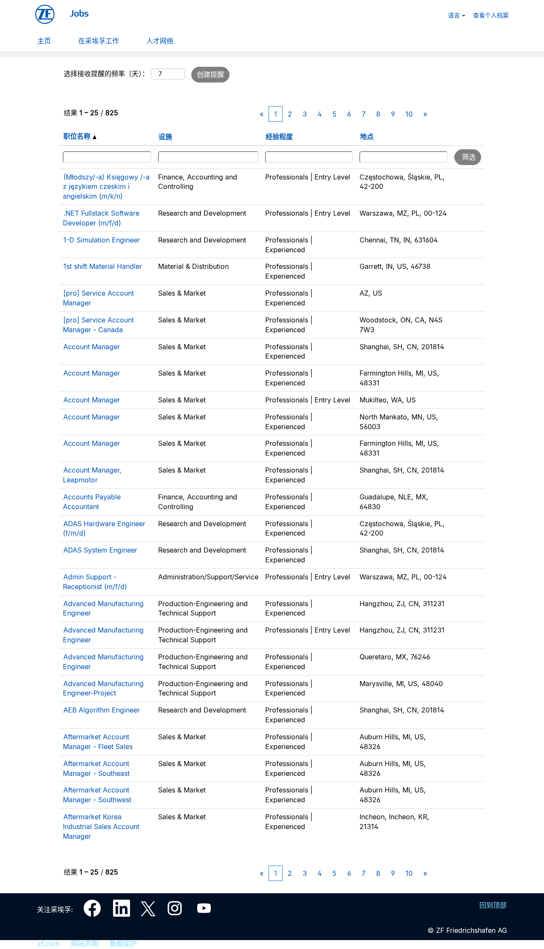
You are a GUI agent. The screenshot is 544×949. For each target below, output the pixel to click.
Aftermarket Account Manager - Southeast (96, 768)
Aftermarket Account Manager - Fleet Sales (98, 741)
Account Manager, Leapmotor (92, 475)
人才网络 (159, 40)
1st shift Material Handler (102, 266)
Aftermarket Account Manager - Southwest (97, 795)
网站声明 (84, 943)
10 (409, 114)
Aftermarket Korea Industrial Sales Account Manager (101, 826)
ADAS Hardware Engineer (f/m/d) (104, 528)
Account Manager (91, 346)
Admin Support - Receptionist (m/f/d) (95, 582)
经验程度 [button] (279, 136)
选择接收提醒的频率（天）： (106, 73)
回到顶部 (493, 905)
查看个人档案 (491, 15)
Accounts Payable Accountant (92, 502)
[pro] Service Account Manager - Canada (98, 325)
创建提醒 (210, 74)
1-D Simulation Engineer (101, 240)
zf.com (48, 943)
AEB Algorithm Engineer (101, 710)
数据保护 (123, 943)
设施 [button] (165, 136)
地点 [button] (367, 136)
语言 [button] (454, 15)
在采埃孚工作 (98, 40)
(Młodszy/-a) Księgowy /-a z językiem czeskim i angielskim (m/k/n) (106, 187)
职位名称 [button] (78, 136)
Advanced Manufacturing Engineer (103, 608)
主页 (44, 40)
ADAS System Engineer (100, 550)
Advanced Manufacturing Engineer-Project (103, 688)
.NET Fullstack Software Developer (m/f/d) (101, 218)
